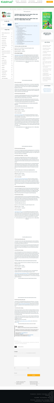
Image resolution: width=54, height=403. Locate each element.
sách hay (3, 54)
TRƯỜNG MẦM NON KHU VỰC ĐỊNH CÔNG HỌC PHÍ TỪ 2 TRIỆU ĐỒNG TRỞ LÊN (26, 26)
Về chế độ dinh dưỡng (20, 37)
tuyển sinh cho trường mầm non (47, 89)
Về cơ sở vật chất (20, 29)
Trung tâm (3, 67)
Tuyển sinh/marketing (4, 78)
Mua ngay (29, 335)
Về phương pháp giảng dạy (21, 30)
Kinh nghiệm (3, 47)
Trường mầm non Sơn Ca (18, 211)
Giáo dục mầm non (4, 36)
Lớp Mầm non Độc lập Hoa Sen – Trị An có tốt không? (47, 66)
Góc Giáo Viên (4, 40)
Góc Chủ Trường (4, 38)
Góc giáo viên (51, 398)
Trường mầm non (4, 74)
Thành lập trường (4, 63)
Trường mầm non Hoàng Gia (19, 114)
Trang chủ (52, 391)
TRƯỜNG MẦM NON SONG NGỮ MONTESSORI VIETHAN (25, 41)
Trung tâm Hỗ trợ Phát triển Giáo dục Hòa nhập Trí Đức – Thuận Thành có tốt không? (47, 70)
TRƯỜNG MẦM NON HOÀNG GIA (21, 31)
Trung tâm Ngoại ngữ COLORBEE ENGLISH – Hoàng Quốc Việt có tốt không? (47, 74)
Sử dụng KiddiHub (4, 56)
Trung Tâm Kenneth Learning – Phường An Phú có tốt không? (47, 55)
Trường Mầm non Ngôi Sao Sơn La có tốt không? (47, 52)
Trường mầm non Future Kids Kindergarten (21, 178)
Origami (3, 49)
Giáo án (3, 34)
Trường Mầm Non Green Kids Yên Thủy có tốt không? (47, 49)
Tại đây (18, 322)
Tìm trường (50, 1)
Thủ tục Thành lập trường (43, 397)
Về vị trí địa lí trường (20, 28)
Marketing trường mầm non (21, 2)
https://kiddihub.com (25, 332)
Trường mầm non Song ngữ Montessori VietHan (22, 273)
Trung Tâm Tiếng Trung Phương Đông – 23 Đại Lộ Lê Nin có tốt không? (47, 62)
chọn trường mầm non (18, 342)
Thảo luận (3, 65)
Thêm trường (21, 333)
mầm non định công (26, 342)
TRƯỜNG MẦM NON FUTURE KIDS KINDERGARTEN (24, 34)
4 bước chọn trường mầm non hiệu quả (35, 2)
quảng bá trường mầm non (47, 91)
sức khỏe (3, 58)
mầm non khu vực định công (34, 342)
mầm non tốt (17, 343)
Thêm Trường (31, 334)
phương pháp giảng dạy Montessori (24, 303)
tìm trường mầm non (23, 343)
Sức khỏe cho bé (4, 60)
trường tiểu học (4, 76)
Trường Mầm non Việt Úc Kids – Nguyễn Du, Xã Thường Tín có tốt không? (47, 58)
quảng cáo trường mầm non (47, 90)
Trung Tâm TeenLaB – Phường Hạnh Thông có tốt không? (47, 46)
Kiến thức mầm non (4, 45)
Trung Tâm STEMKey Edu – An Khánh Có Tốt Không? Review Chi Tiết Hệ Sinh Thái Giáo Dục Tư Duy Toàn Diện (47, 79)
